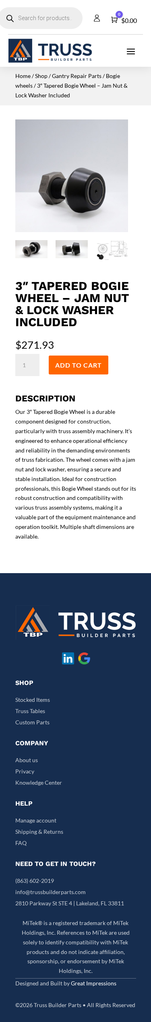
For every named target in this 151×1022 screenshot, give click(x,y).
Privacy (24, 771)
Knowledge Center (38, 782)
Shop (41, 75)
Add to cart (78, 365)
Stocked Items (32, 699)
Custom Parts (32, 722)
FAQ (21, 842)
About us (26, 760)
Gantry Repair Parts (76, 75)
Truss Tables (30, 710)
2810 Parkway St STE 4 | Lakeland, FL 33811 (69, 903)
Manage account (35, 820)
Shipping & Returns (39, 831)
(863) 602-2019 (34, 880)
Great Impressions (93, 983)
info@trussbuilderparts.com (50, 891)
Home (23, 75)
